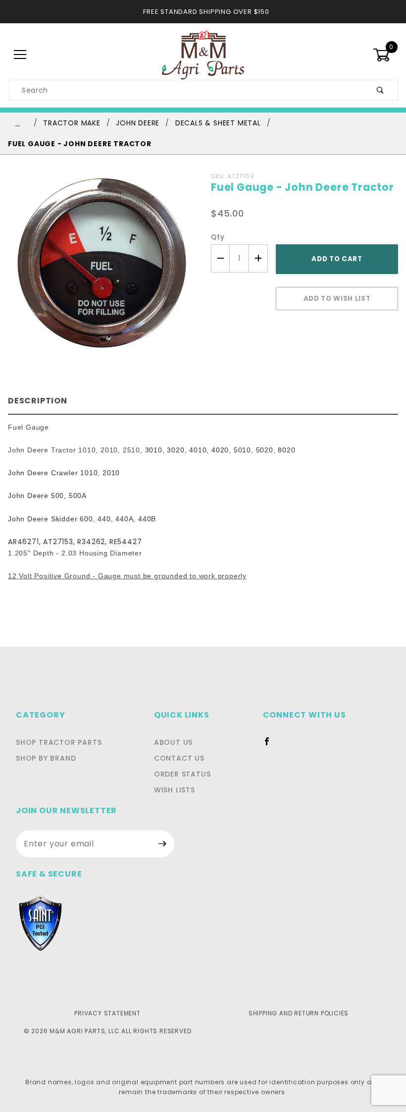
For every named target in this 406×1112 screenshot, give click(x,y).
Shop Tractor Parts (59, 742)
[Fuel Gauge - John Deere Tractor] (101, 269)
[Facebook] (271, 745)
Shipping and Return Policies (299, 1013)
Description (37, 400)
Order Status (182, 774)
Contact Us (179, 758)
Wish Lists (174, 790)
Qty (217, 237)
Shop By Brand (46, 758)
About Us (173, 742)
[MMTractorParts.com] (202, 54)
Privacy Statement (107, 1013)
